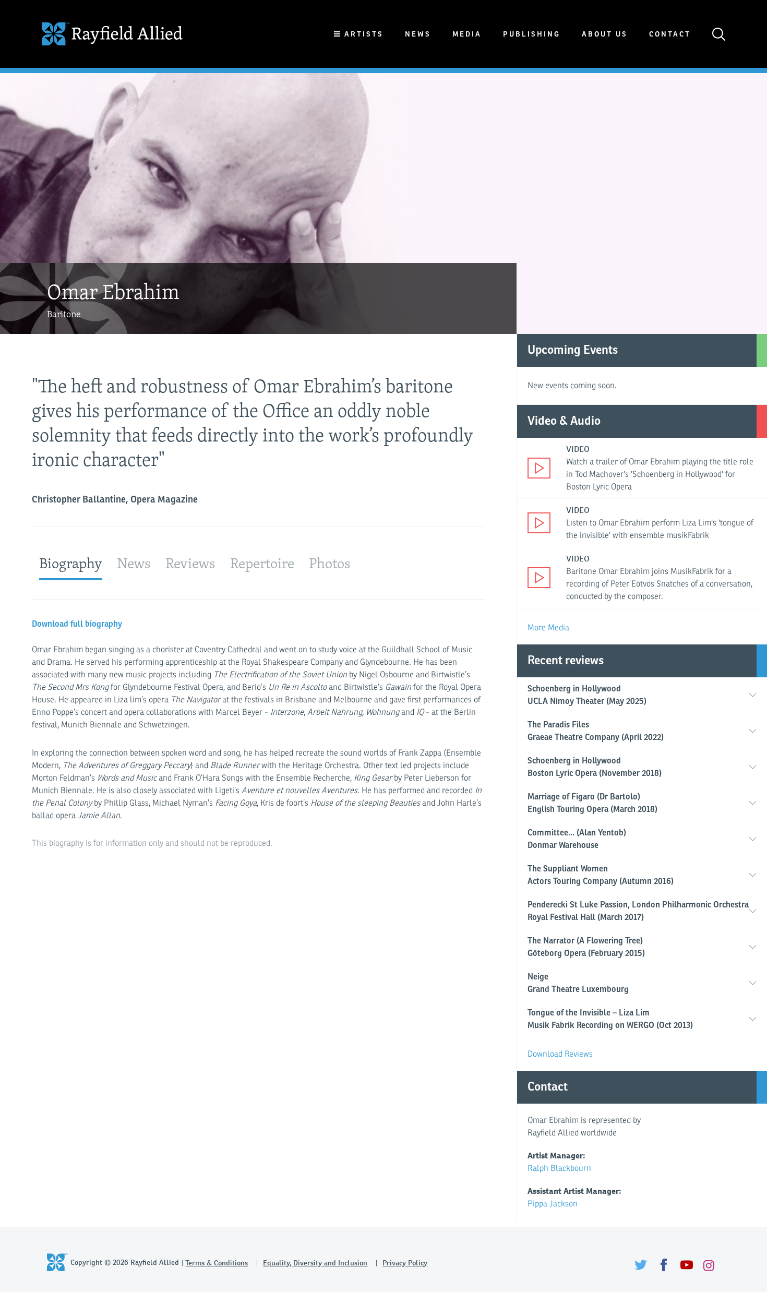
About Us (605, 34)
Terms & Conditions (216, 1262)
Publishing (531, 34)
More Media (548, 627)
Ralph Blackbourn (559, 1168)
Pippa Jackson (553, 1204)
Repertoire (262, 563)
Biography (70, 563)
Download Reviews (560, 1054)
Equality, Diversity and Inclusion (315, 1262)
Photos (330, 563)
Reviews (190, 563)
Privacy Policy (404, 1262)
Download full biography (77, 624)
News (418, 34)
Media (467, 34)
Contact (670, 34)
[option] (383, 203)
